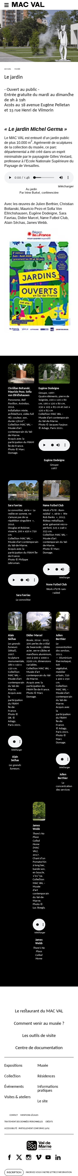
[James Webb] (39, 811)
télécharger (66, 186)
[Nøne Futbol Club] (56, 490)
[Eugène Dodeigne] (54, 374)
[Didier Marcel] (39, 621)
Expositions (13, 1066)
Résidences (46, 1076)
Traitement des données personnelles (23, 1122)
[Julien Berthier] (63, 621)
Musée (42, 1066)
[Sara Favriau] (23, 490)
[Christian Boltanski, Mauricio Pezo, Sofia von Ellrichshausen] (21, 374)
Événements (14, 1087)
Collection (12, 1076)
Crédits (49, 1122)
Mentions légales (29, 1115)
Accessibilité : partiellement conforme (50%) (26, 1128)
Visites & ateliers (17, 1097)
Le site (42, 1101)
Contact (14, 1115)
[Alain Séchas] (15, 621)
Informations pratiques (47, 1089)
